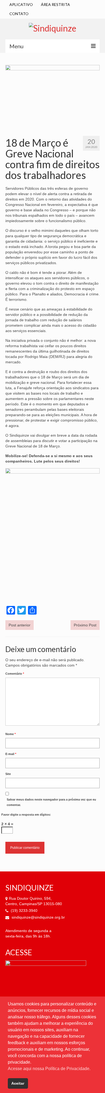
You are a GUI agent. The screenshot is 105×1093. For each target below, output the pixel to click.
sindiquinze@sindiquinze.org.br (37, 917)
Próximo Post (85, 625)
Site (8, 773)
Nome (10, 734)
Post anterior (19, 625)
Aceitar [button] (17, 1083)
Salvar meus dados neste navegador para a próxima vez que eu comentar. (51, 802)
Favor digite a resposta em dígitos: (26, 814)
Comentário (14, 673)
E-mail (10, 754)
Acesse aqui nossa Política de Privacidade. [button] (49, 1068)
